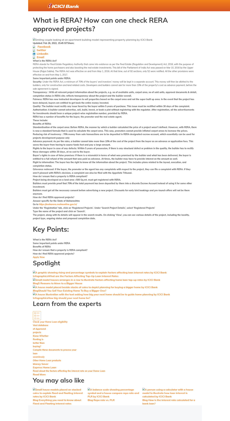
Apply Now (39, 257)
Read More (39, 374)
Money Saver (40, 364)
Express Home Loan (44, 367)
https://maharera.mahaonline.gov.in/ (58, 204)
